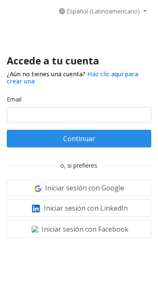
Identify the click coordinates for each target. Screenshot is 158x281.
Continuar (79, 138)
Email (14, 99)
